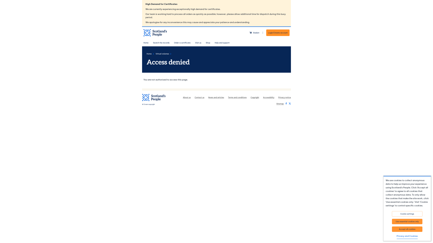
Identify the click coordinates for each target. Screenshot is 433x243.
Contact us (199, 97)
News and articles (216, 97)
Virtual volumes (162, 54)
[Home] (155, 32)
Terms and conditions (237, 97)
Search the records (161, 43)
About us (187, 97)
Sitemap (280, 104)
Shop (208, 43)
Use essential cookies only (407, 221)
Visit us (198, 43)
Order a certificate (182, 43)
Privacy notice (284, 97)
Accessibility (268, 97)
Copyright (255, 97)
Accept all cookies (407, 229)
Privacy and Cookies (407, 236)
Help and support (222, 43)
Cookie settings (407, 214)
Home (146, 43)
